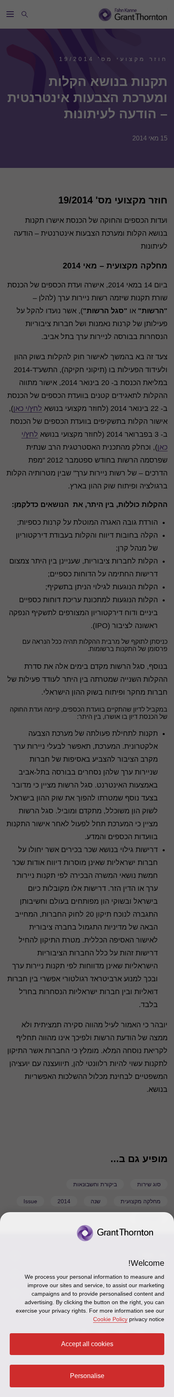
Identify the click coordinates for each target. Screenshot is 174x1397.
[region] (87, 1304)
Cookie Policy (110, 1319)
